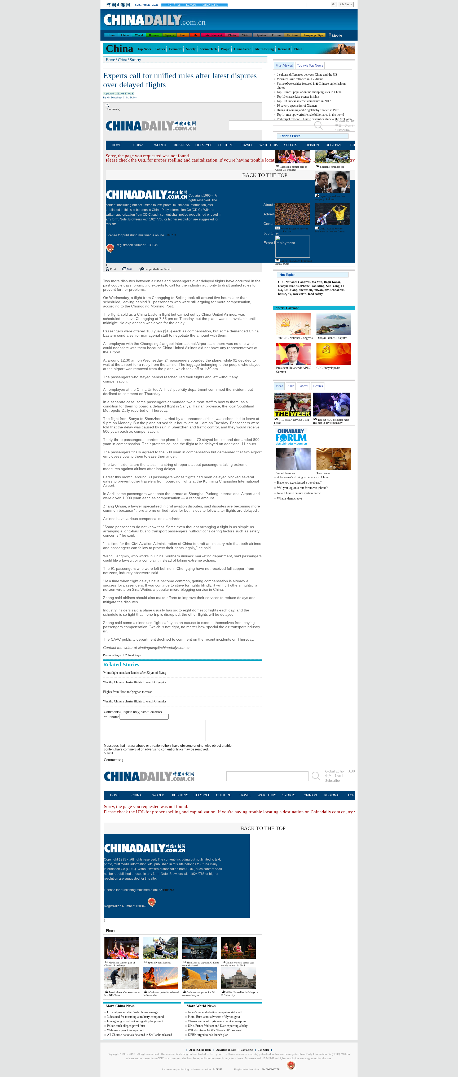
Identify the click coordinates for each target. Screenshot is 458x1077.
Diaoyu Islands (288, 286)
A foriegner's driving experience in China (302, 477)
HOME (116, 145)
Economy (175, 49)
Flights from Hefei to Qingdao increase (127, 692)
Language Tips (313, 35)
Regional (284, 49)
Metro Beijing (264, 49)
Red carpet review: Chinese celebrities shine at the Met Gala (314, 119)
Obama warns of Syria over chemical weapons (217, 1021)
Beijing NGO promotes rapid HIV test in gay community (331, 421)
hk (289, 294)
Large (148, 269)
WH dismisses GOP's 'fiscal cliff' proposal (214, 1030)
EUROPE (191, 4)
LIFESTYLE (203, 145)
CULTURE (225, 145)
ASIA (352, 771)
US (179, 4)
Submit (108, 753)
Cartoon (292, 35)
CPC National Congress (294, 282)
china (119, 48)
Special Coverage (287, 308)
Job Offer (271, 233)
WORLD (160, 145)
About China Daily (200, 1049)
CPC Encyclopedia (328, 368)
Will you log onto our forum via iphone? (302, 488)
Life (194, 35)
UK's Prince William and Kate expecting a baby (218, 1026)
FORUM (354, 795)
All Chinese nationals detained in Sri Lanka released (139, 1035)
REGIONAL (334, 145)
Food (183, 35)
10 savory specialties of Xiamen (297, 105)
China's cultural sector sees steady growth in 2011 (237, 964)
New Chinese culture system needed (299, 493)
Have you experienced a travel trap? (299, 482)
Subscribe (332, 781)
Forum (276, 35)
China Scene (242, 49)
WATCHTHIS (268, 145)
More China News (120, 1006)
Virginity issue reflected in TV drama (300, 79)
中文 (169, 5)
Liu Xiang (290, 290)
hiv (326, 290)
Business (154, 35)
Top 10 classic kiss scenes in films (298, 96)
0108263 (170, 235)
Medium (157, 269)
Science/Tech (208, 49)
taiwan (318, 290)
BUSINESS (182, 145)
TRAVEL (247, 145)
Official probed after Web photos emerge (132, 1012)
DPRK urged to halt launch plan (208, 1035)
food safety (315, 294)
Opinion (261, 35)
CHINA (138, 145)
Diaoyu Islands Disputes (331, 338)
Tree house (323, 473)
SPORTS (290, 145)
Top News (144, 49)
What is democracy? (289, 498)
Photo (232, 35)
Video (245, 35)
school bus (337, 290)
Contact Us (247, 1049)
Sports (169, 35)
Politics (160, 49)
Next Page (134, 655)
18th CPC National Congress (294, 338)
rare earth (299, 294)
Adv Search (346, 4)
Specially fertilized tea (159, 962)
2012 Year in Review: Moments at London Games (330, 230)
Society (191, 49)
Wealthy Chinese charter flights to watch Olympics (134, 682)
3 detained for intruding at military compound (135, 1017)
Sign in (339, 776)
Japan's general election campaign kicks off (215, 1012)
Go (333, 4)
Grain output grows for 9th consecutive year (198, 994)
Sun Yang (333, 286)
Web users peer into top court (125, 1030)
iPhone (305, 286)
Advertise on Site (226, 1049)
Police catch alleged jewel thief (126, 1026)
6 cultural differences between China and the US (307, 74)
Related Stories (121, 664)
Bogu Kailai (332, 282)
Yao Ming (317, 286)
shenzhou (305, 290)
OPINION (312, 145)
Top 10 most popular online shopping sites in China (309, 92)
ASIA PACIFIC (210, 4)
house (282, 294)
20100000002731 (271, 1069)
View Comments (151, 712)
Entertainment (213, 35)
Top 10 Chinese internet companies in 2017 (304, 101)
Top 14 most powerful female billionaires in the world (310, 114)
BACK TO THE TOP (264, 175)
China (125, 35)
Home (111, 35)
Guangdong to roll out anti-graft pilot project (135, 1021)
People (225, 49)
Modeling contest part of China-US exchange (119, 964)
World (139, 35)
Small (167, 269)
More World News (201, 1006)
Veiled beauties (285, 473)
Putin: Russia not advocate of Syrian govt (214, 1017)
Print (113, 269)
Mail (129, 269)
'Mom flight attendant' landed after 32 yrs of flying (134, 673)
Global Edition (335, 771)
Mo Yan (316, 282)
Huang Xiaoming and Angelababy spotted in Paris (308, 110)
